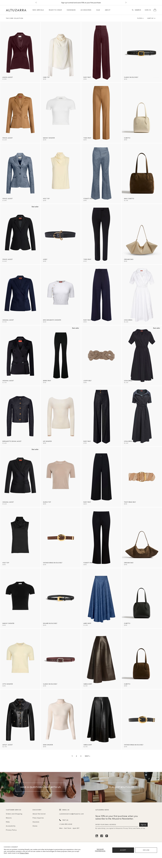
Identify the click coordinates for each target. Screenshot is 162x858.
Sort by (150, 18)
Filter (139, 18)
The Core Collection (14, 18)
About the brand (39, 814)
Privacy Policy (24, 853)
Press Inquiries (38, 818)
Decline (146, 850)
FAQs (8, 822)
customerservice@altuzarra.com (71, 814)
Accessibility (11, 826)
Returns (9, 818)
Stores (35, 826)
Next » (87, 756)
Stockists (36, 822)
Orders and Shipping (14, 814)
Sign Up (143, 825)
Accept (123, 850)
